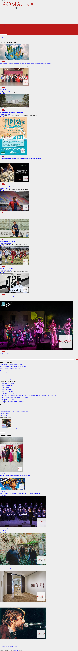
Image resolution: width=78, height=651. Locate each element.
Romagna (3, 61)
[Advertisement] (39, 17)
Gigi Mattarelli (2, 65)
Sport (3, 32)
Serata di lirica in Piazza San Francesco (8, 530)
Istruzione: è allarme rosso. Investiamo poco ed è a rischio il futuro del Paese (13, 366)
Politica (3, 109)
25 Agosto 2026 (2, 477)
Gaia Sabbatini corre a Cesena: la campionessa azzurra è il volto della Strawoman (14, 411)
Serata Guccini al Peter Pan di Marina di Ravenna (11, 642)
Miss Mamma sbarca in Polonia (5, 370)
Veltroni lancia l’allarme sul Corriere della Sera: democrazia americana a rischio (14, 374)
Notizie (3, 156)
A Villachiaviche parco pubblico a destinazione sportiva (12, 112)
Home (3, 24)
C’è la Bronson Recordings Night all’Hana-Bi (9, 568)
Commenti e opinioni (5, 26)
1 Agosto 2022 (6, 65)
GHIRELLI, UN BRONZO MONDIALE (8, 385)
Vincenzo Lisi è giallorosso (6, 214)
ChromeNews (16, 650)
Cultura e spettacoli (5, 27)
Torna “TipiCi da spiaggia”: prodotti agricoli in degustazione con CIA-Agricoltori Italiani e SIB (20, 158)
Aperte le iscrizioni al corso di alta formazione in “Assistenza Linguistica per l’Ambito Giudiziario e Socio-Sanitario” (25, 63)
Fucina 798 (2, 160)
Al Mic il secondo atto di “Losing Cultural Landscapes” (12, 605)
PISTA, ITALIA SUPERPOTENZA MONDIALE (9, 393)
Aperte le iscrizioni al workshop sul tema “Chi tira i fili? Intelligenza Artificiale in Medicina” (20, 493)
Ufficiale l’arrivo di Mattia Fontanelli (8, 241)
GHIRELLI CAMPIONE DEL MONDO (8, 383)
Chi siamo (3, 31)
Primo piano (4, 25)
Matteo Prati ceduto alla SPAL (6, 268)
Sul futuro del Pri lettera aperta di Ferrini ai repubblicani (10, 368)
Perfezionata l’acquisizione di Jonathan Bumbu (10, 296)
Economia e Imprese (5, 28)
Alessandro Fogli (2, 354)
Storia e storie (4, 29)
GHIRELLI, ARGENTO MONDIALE (7, 391)
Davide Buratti (2, 91)
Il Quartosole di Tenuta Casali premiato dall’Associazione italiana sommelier (13, 379)
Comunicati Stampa (3, 215)
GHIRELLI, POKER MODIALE (7, 389)
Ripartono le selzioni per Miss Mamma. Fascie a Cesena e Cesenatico (11, 364)
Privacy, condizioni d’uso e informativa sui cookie (9, 646)
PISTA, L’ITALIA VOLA (5, 387)
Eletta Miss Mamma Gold (5, 89)
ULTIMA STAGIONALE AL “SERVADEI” (8, 399)
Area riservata (4, 648)
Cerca (1, 358)
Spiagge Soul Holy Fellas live (6, 353)
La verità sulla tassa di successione (7, 186)
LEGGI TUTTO (2, 67)
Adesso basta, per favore (4, 372)
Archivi (1, 431)
